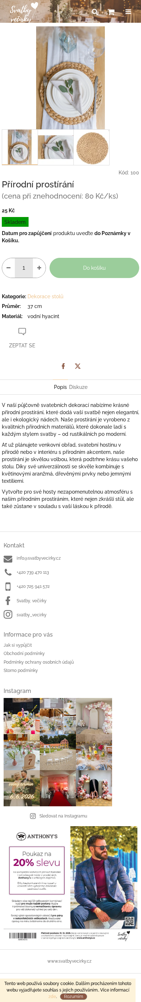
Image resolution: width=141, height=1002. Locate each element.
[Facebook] (63, 366)
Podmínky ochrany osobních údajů (39, 662)
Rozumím (73, 996)
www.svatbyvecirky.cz (69, 961)
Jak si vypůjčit (18, 645)
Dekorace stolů (45, 296)
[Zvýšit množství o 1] (39, 268)
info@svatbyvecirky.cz (39, 558)
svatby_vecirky (32, 614)
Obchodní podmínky (24, 653)
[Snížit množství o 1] (8, 268)
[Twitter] (77, 366)
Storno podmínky (21, 670)
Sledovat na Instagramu (63, 816)
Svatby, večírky (32, 600)
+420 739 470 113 (33, 572)
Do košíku (94, 268)
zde (52, 996)
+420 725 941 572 (33, 586)
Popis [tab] (60, 387)
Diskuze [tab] (78, 387)
